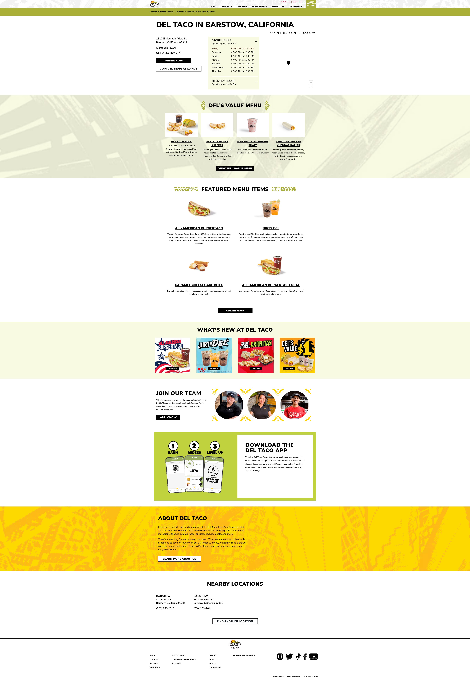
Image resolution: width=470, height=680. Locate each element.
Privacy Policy (293, 677)
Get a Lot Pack (181, 141)
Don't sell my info (310, 677)
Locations (295, 6)
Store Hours (221, 40)
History (213, 655)
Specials (226, 6)
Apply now (168, 417)
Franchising (259, 6)
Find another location (235, 621)
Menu (214, 6)
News (211, 659)
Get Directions (167, 53)
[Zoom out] (311, 86)
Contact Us (297, 2)
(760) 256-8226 (166, 47)
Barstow (191, 11)
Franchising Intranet (244, 655)
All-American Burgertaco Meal (271, 285)
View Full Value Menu (235, 168)
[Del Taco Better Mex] (154, 3)
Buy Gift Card (178, 655)
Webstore (277, 6)
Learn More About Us (179, 559)
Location (153, 11)
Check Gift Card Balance (184, 659)
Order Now (235, 310)
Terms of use (278, 677)
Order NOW (174, 60)
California (180, 11)
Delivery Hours (223, 81)
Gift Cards (285, 2)
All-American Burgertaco (199, 228)
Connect (154, 659)
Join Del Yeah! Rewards (178, 69)
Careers (242, 6)
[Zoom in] (311, 82)
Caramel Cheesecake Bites (199, 285)
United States (166, 11)
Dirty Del (271, 228)
